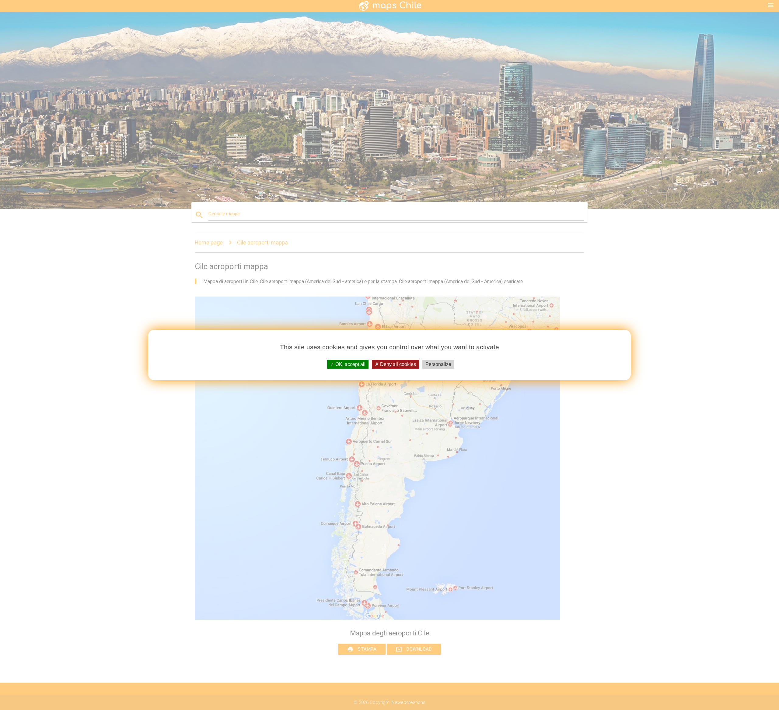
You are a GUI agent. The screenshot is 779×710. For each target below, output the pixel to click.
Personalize (438, 364)
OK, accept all (349, 364)
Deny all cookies (397, 364)
